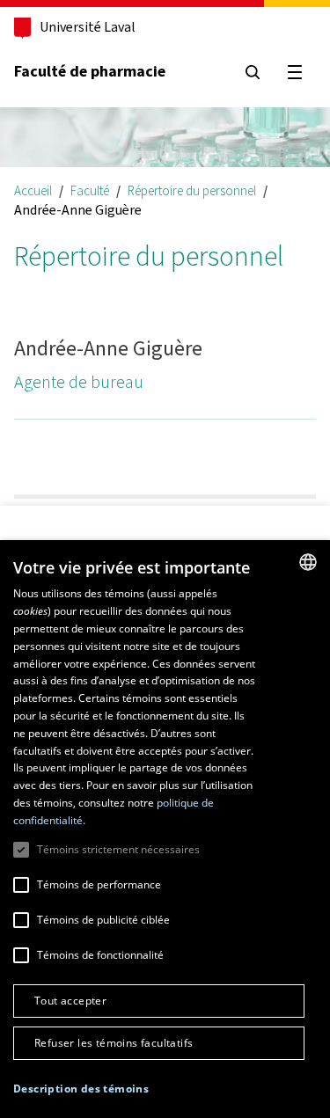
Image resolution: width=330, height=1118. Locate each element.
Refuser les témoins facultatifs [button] (113, 1042)
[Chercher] (252, 72)
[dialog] (165, 829)
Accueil (33, 190)
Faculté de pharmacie (89, 71)
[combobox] (308, 562)
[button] (81, 1089)
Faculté (89, 190)
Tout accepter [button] (70, 1000)
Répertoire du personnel (192, 190)
